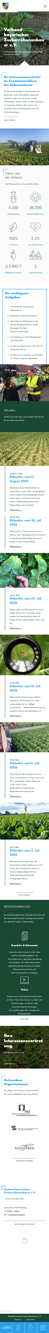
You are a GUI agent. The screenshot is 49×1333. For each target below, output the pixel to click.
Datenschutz (30, 1319)
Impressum (18, 1319)
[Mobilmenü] (45, 6)
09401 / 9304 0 (13, 1211)
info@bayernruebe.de (16, 1215)
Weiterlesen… (16, 510)
